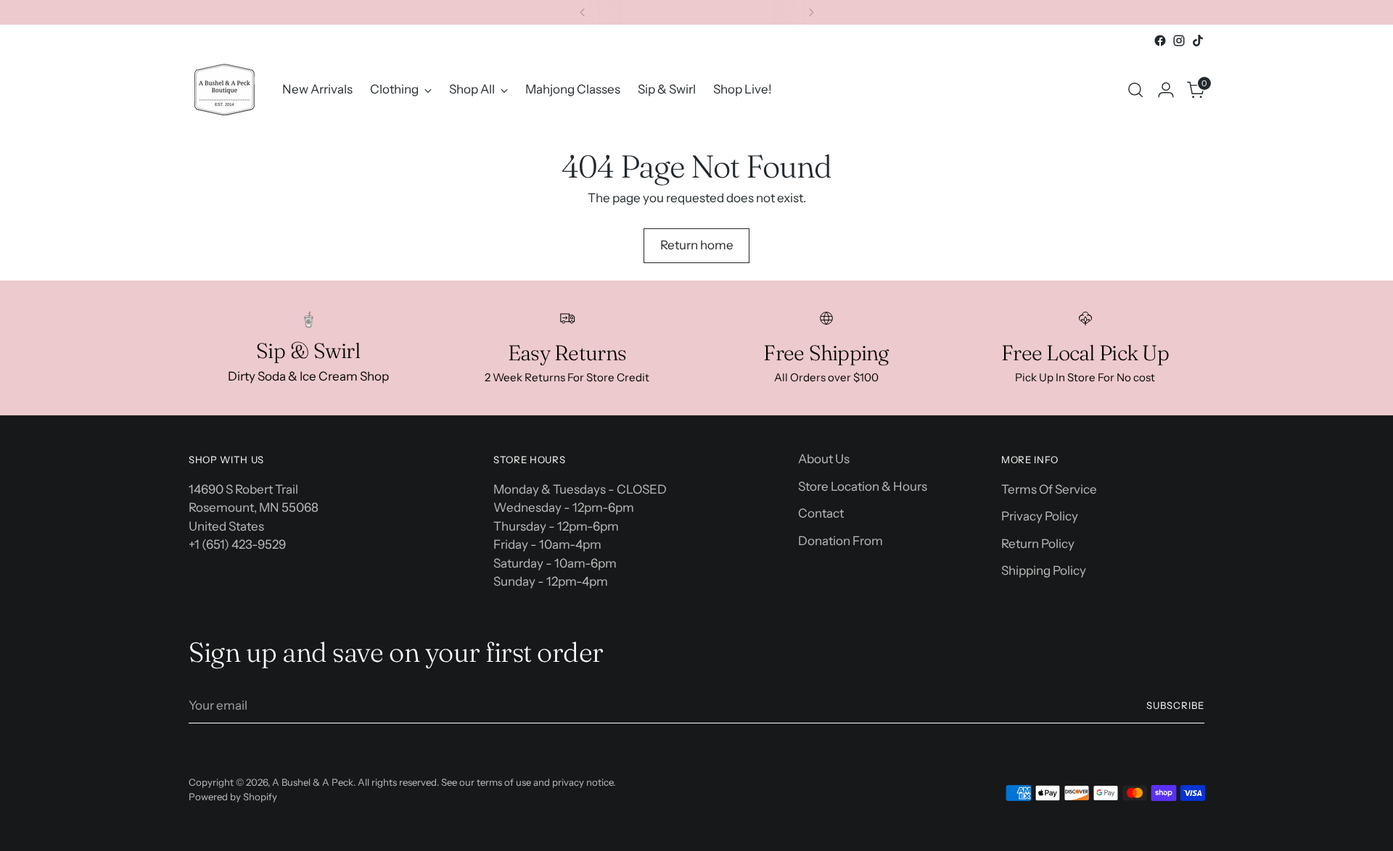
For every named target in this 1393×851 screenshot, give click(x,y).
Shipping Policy (1043, 570)
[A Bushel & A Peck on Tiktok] (1197, 40)
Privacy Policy (1039, 516)
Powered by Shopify (233, 796)
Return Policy (1037, 543)
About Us (824, 459)
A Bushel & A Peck (312, 782)
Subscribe (1175, 705)
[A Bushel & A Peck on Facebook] (1160, 40)
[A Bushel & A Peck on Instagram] (1179, 40)
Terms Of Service (1049, 489)
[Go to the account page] (1165, 89)
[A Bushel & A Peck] (225, 89)
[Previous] (583, 12)
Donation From (840, 541)
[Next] (811, 12)
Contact (821, 513)
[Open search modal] (1135, 89)
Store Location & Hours (862, 486)
